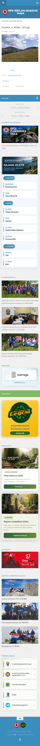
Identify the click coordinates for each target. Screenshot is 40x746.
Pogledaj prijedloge (20, 535)
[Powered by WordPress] (15, 734)
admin (5, 31)
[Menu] (37, 3)
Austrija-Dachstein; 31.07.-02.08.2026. (14, 599)
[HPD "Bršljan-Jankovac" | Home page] (20, 12)
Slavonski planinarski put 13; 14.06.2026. (15, 622)
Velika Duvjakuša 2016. (14, 75)
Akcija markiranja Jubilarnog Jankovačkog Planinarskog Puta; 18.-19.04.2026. (17, 354)
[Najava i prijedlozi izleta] (20, 504)
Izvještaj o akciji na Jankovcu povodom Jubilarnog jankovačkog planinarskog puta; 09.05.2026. (20, 301)
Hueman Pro (29, 735)
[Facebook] (37, 98)
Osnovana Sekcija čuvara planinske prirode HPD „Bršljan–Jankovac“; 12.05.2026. (19, 328)
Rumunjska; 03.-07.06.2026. (11, 646)
